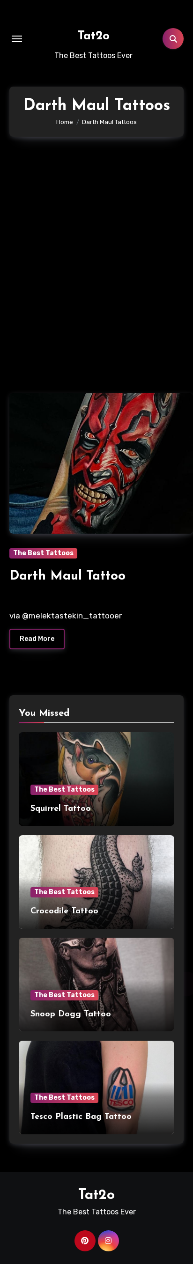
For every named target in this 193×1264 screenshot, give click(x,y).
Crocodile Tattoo (64, 911)
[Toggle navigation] (16, 38)
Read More (37, 639)
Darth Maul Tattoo (67, 576)
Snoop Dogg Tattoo (70, 1014)
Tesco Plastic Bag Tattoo (81, 1117)
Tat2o (94, 36)
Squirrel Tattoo (60, 809)
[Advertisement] (96, 260)
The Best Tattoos (43, 553)
